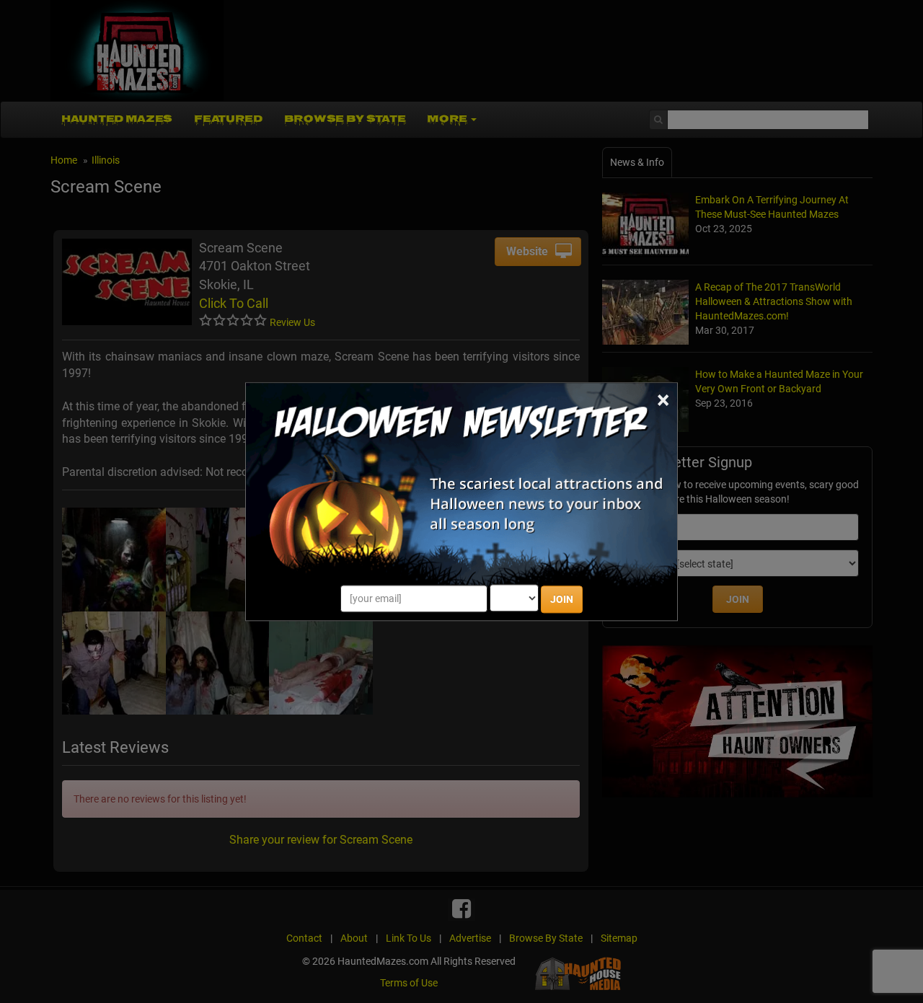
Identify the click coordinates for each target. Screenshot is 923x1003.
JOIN (561, 599)
